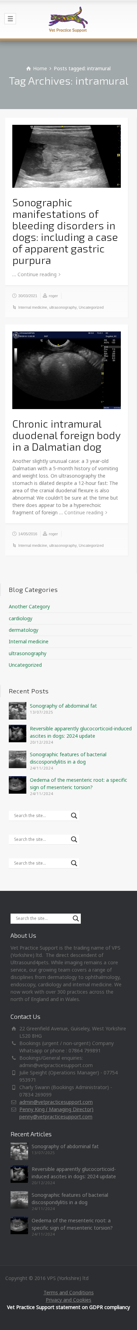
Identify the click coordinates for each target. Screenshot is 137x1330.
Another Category (29, 606)
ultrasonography (63, 307)
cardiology (20, 618)
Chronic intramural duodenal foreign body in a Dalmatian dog (66, 435)
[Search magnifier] (74, 816)
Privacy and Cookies (68, 1299)
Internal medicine (32, 307)
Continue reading (37, 274)
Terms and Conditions (69, 1292)
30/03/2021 (27, 296)
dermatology (23, 630)
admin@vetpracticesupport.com (56, 1102)
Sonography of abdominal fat (63, 705)
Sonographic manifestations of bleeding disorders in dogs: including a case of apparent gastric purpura (65, 231)
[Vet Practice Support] (68, 19)
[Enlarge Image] (66, 156)
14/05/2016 (27, 534)
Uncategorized (91, 307)
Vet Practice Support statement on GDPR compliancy (68, 1307)
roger (53, 296)
